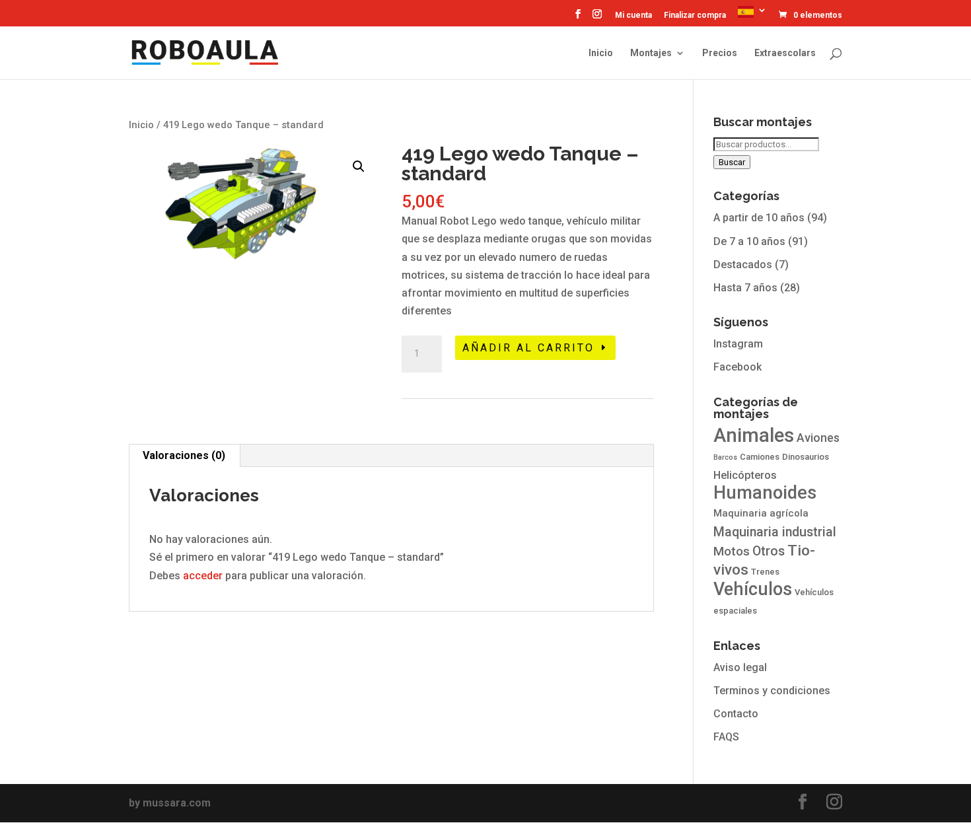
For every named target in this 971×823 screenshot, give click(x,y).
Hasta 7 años (745, 287)
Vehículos (752, 589)
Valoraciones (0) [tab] (184, 455)
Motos (731, 551)
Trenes (765, 572)
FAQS (726, 737)
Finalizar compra (695, 15)
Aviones (818, 438)
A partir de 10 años (759, 217)
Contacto (735, 713)
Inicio (601, 53)
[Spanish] (752, 15)
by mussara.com (170, 803)
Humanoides (764, 492)
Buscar (732, 162)
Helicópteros (745, 475)
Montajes (651, 53)
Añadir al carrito (528, 347)
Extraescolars (785, 53)
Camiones (759, 457)
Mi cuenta (633, 15)
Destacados (742, 264)
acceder (203, 575)
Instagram (738, 344)
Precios (719, 53)
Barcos (725, 457)
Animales (753, 435)
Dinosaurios (805, 457)
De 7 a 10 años (749, 241)
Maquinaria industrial (774, 532)
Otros (768, 551)
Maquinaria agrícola (761, 513)
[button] (359, 166)
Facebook (737, 367)
